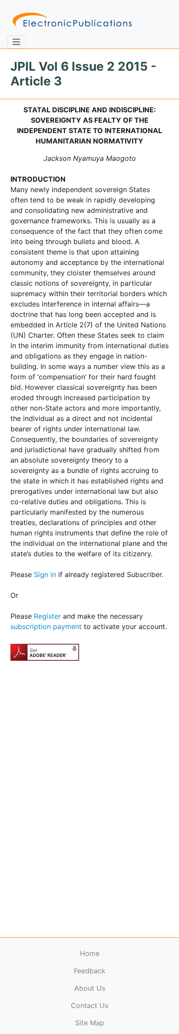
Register (47, 616)
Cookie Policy (27, 1014)
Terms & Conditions (74, 1014)
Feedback (90, 970)
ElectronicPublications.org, (45, 998)
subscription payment (46, 626)
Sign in (45, 574)
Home (89, 953)
